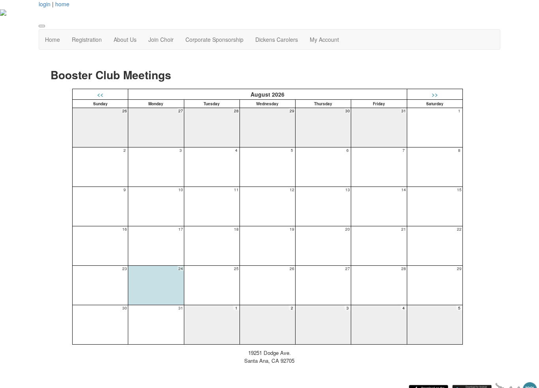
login (45, 4)
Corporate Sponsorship (214, 39)
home (62, 4)
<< (100, 94)
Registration (87, 39)
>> (435, 94)
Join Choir (161, 39)
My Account (324, 39)
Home (52, 39)
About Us (125, 39)
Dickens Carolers (276, 39)
